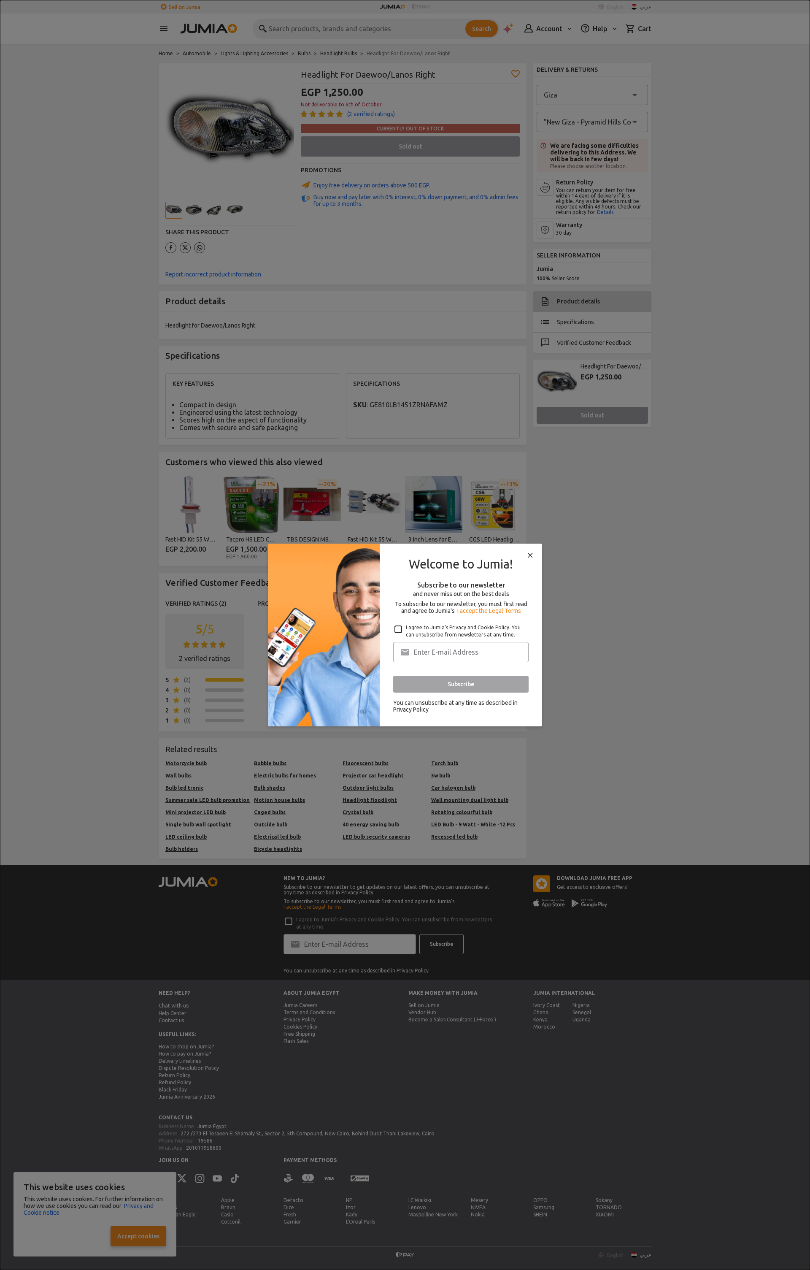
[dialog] (405, 635)
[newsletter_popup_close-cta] (530, 555)
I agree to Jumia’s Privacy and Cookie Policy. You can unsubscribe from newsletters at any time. (463, 631)
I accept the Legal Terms (489, 610)
